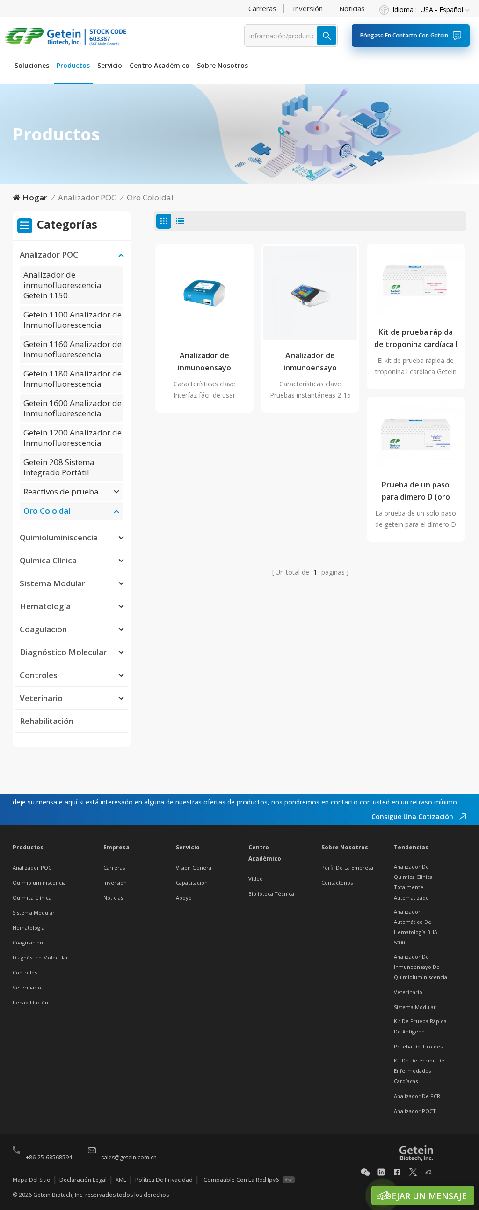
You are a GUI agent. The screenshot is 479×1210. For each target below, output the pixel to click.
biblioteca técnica (271, 893)
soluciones (32, 65)
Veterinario (41, 698)
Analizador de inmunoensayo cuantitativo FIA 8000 (204, 362)
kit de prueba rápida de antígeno (420, 1026)
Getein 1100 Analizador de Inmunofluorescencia (72, 319)
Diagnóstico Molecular (63, 652)
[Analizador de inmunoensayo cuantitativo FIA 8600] (310, 293)
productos (73, 65)
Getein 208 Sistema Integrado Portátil (58, 467)
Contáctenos (337, 882)
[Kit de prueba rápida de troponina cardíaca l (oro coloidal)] (416, 281)
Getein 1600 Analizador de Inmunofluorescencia (72, 408)
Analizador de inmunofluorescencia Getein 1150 (62, 285)
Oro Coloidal (150, 197)
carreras (262, 8)
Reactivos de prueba (61, 491)
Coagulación (43, 629)
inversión (308, 8)
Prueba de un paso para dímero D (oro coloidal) (416, 491)
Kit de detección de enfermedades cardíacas (419, 1071)
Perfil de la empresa (347, 867)
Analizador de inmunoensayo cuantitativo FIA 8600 (310, 362)
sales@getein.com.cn (129, 1157)
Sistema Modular (52, 583)
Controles (39, 675)
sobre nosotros (222, 65)
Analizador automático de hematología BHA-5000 (416, 927)
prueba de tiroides (418, 1046)
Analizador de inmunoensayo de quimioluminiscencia (420, 967)
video (255, 878)
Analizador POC (87, 197)
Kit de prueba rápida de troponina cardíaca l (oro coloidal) (415, 338)
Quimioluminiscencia (59, 537)
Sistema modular (415, 1007)
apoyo (184, 897)
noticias (352, 8)
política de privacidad (164, 1180)
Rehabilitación (46, 721)
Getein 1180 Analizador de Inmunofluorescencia (72, 378)
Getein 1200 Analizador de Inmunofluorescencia (72, 437)
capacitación (192, 882)
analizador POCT (415, 1110)
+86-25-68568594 (49, 1157)
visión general (194, 867)
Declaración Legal (83, 1180)
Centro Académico (159, 65)
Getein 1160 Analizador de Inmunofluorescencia (72, 349)
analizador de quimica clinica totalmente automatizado (413, 882)
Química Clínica (48, 560)
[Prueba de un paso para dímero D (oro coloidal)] (416, 434)
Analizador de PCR (417, 1095)
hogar (34, 197)
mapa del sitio (32, 1180)
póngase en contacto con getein (404, 35)
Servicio (109, 65)
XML (121, 1180)
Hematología (45, 606)
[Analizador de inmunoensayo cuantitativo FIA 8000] (204, 293)
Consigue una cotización (413, 816)
